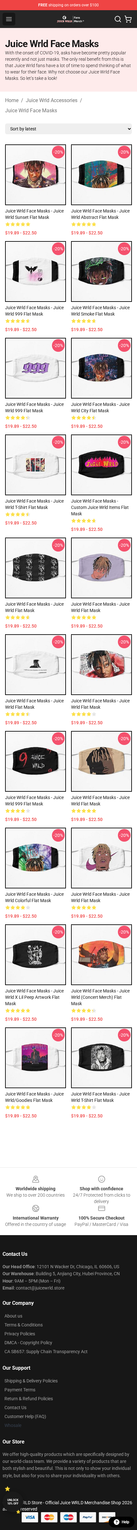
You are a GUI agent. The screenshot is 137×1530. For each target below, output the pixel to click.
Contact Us (15, 1407)
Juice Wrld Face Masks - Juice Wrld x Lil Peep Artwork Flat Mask (34, 997)
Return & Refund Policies (28, 1398)
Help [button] (125, 1522)
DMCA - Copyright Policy (28, 1342)
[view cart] (128, 19)
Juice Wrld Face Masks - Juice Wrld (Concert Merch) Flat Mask (100, 997)
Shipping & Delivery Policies (31, 1380)
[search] (118, 19)
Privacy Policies (19, 1333)
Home (11, 100)
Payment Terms (19, 1389)
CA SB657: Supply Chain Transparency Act (46, 1351)
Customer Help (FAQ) (25, 1416)
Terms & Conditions (23, 1324)
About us (13, 1315)
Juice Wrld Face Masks (31, 111)
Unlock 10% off (12, 1502)
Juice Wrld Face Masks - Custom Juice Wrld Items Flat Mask (100, 507)
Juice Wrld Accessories (51, 100)
